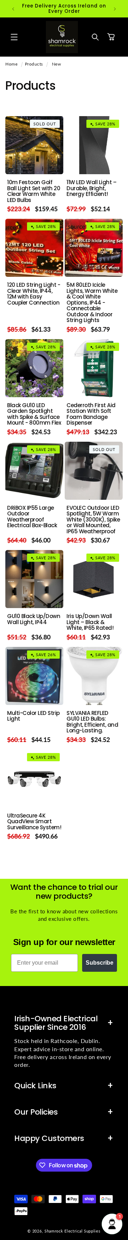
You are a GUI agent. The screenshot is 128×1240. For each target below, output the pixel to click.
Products (34, 64)
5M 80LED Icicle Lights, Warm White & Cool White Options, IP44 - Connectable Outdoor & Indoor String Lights (91, 302)
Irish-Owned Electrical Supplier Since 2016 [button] (55, 1023)
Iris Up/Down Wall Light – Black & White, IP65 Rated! (89, 622)
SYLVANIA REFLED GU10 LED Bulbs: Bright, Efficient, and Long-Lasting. (92, 722)
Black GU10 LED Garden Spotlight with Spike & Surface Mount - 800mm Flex (34, 414)
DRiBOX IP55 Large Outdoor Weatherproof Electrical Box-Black (32, 517)
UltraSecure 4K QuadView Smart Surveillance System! (34, 822)
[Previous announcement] (13, 9)
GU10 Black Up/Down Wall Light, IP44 (33, 619)
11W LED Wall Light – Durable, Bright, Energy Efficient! (91, 188)
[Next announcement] (114, 9)
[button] (14, 37)
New (56, 64)
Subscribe (99, 963)
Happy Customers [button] (49, 1138)
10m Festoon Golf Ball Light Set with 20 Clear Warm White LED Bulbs (33, 191)
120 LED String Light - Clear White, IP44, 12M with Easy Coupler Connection (33, 294)
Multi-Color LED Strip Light (33, 716)
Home (11, 64)
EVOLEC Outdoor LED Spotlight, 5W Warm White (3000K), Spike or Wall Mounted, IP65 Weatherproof (93, 520)
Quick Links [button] (35, 1085)
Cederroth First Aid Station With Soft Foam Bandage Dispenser (91, 414)
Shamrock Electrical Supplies (72, 1231)
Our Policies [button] (36, 1111)
